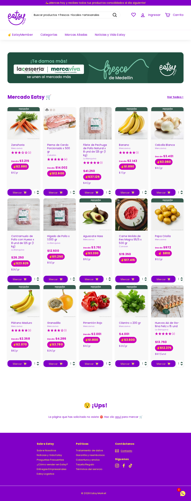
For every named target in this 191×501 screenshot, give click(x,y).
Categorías (48, 35)
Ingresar (154, 15)
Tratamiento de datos (89, 450)
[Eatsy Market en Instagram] (117, 466)
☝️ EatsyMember (20, 35)
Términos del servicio (89, 469)
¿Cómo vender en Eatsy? (52, 464)
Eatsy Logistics (45, 474)
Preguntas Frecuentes (50, 460)
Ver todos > (175, 97)
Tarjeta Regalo (85, 464)
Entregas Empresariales (51, 469)
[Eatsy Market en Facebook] (124, 466)
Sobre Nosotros (46, 450)
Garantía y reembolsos (90, 455)
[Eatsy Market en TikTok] (130, 466)
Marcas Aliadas (76, 35)
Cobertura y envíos (88, 460)
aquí (118, 417)
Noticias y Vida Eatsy (110, 35)
